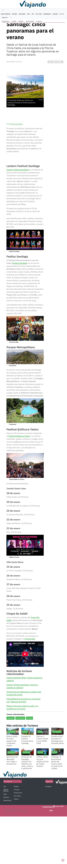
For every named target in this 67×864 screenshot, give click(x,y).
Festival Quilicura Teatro (19, 436)
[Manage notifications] (63, 860)
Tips (33, 14)
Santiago (10, 718)
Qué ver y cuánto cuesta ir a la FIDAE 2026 (42, 739)
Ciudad (55, 752)
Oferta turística (5, 14)
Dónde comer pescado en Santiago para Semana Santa (57, 739)
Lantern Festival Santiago (17, 169)
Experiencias (47, 14)
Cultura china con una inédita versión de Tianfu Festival (42, 761)
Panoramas (20, 718)
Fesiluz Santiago (20, 263)
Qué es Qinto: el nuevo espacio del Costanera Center (12, 741)
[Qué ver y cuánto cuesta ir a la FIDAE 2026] (42, 731)
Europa (25, 732)
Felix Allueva (16, 124)
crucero (39, 21)
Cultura (16, 799)
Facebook (48, 786)
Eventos (40, 752)
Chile (28, 14)
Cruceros (55, 14)
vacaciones (30, 21)
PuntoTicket (30, 638)
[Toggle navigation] (2, 10)
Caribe (14, 21)
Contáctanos (47, 807)
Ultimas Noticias (6, 790)
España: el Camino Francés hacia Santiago (27, 739)
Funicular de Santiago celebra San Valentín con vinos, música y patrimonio (27, 763)
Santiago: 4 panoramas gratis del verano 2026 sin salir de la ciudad (56, 763)
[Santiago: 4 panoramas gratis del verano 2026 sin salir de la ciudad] (57, 751)
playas (21, 21)
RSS (51, 810)
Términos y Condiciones (10, 814)
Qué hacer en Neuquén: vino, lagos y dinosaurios (12, 760)
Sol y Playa (39, 14)
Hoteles (16, 786)
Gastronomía (57, 732)
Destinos (14, 14)
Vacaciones (22, 14)
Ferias (40, 732)
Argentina (5, 21)
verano (29, 718)
